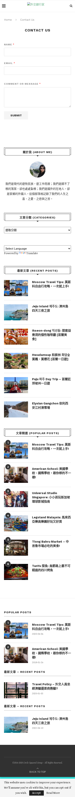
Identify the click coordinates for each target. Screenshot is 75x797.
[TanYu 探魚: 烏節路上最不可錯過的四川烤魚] (16, 572)
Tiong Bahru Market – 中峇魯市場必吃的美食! (50, 544)
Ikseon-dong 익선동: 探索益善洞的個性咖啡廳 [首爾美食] (51, 335)
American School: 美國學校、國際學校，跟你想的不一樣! (51, 473)
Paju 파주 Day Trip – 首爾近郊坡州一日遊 (51, 381)
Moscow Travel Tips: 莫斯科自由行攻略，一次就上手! (51, 284)
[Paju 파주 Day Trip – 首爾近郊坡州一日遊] (16, 385)
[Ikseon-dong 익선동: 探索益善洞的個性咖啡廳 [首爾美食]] (16, 337)
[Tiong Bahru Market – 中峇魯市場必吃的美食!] (16, 548)
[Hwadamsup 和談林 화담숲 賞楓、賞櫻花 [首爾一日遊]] (16, 361)
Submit (16, 115)
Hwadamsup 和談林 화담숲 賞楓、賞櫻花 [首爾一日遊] (51, 357)
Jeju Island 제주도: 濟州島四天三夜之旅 (50, 308)
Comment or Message (22, 83)
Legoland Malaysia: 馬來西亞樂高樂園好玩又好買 (51, 519)
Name (9, 44)
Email (9, 63)
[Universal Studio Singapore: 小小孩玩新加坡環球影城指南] (16, 499)
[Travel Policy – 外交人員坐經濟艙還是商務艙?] (16, 690)
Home (8, 19)
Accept (36, 793)
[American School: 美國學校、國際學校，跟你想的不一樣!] (16, 475)
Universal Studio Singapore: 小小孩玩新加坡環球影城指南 (51, 497)
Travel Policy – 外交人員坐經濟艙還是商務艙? (51, 686)
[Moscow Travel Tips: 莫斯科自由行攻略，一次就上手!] (16, 288)
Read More (53, 793)
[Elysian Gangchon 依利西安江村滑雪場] (16, 409)
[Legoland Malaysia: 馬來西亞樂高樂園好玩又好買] (16, 523)
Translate (32, 253)
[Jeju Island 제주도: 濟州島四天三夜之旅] (16, 312)
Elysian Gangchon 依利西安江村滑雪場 (50, 405)
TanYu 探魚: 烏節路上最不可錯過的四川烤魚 (51, 568)
